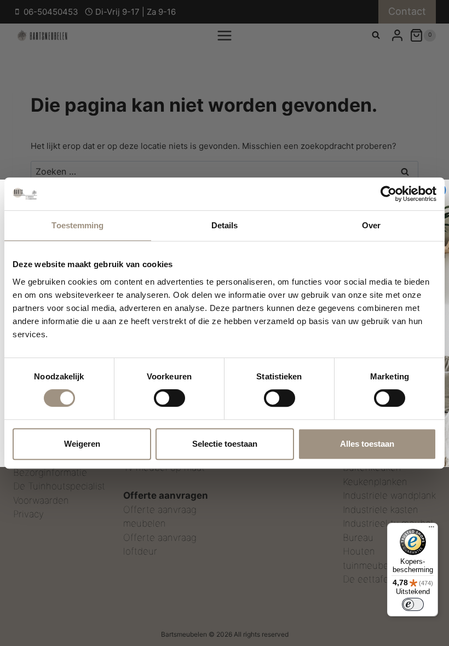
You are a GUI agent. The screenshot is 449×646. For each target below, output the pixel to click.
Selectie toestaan (224, 443)
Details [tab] (224, 225)
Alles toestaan (367, 443)
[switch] (169, 398)
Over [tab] (371, 225)
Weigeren (82, 443)
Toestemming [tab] (77, 225)
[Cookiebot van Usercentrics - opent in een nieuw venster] (388, 194)
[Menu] (431, 529)
